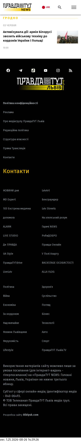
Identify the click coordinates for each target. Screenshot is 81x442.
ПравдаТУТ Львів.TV (54, 350)
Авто (45, 332)
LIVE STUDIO (10, 235)
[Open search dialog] (60, 7)
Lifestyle (8, 350)
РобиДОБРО (49, 235)
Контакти (16, 171)
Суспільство (49, 295)
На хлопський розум (54, 217)
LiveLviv (7, 271)
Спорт (45, 341)
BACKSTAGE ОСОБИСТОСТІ (58, 262)
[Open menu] (74, 7)
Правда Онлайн (51, 244)
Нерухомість (10, 341)
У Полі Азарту (50, 253)
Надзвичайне (11, 323)
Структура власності (15, 139)
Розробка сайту (20, 414)
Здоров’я (47, 286)
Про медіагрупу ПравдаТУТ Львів (23, 121)
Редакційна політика (16, 130)
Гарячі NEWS (49, 226)
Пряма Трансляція (14, 148)
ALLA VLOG (48, 271)
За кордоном (11, 314)
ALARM (7, 226)
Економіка (9, 305)
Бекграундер (50, 199)
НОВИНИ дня (11, 190)
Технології (48, 323)
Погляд (46, 305)
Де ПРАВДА (10, 244)
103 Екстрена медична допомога (17, 213)
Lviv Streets (49, 208)
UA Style (8, 253)
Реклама (8, 112)
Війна (6, 295)
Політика (8, 286)
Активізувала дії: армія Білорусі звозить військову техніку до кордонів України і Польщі (27, 36)
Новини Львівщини (15, 332)
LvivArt (46, 190)
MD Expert (9, 199)
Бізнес (46, 314)
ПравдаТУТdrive (12, 262)
